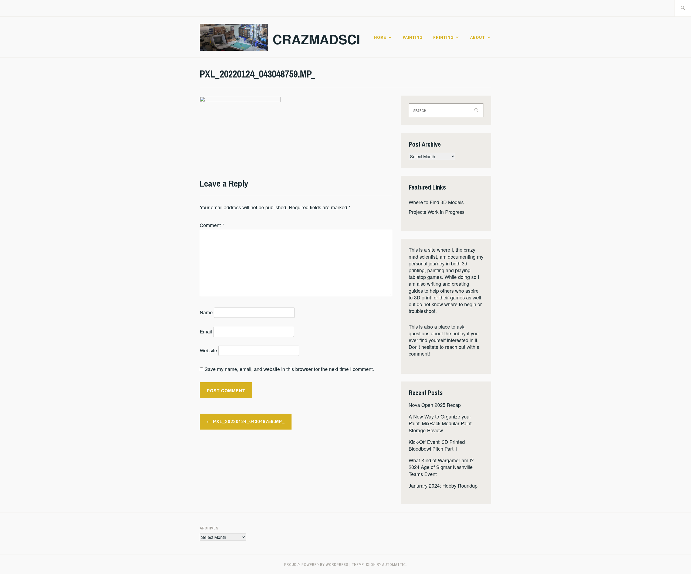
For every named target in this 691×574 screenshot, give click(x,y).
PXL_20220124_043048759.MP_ (249, 421)
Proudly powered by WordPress (316, 564)
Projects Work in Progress (437, 211)
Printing (443, 37)
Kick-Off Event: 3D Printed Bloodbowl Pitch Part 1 (437, 445)
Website (208, 350)
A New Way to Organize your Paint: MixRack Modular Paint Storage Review (440, 423)
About (477, 37)
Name (206, 312)
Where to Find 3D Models (436, 201)
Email (206, 331)
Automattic (394, 564)
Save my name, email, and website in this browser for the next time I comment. (289, 368)
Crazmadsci (316, 39)
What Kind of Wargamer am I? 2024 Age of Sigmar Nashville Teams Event (441, 467)
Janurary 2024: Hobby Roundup (443, 485)
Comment (212, 224)
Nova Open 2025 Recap (435, 404)
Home (380, 37)
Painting (413, 37)
